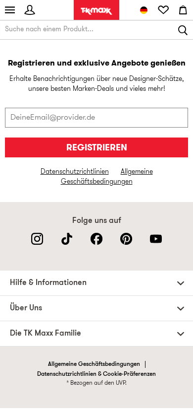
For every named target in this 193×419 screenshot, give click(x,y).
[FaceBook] (96, 239)
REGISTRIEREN (96, 148)
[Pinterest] (126, 239)
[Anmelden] (30, 10)
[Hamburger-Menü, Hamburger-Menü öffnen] (10, 10)
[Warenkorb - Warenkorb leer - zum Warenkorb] (183, 10)
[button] (99, 283)
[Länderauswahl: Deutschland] (143, 10)
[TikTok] (67, 239)
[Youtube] (156, 239)
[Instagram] (37, 239)
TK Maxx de (96, 11)
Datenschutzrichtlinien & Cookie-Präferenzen (96, 374)
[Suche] (183, 30)
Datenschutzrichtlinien (75, 172)
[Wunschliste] (163, 10)
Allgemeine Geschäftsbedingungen (94, 364)
